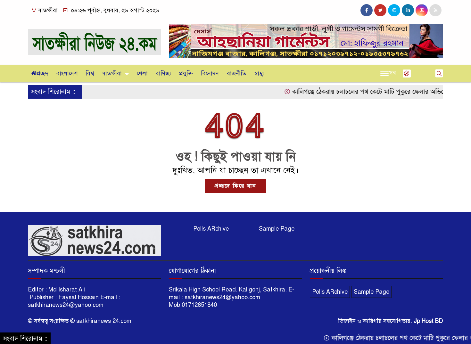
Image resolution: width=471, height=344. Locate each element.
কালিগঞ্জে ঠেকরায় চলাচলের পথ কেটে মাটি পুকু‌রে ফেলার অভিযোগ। (364, 92)
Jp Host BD (428, 320)
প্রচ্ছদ (42, 73)
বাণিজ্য (163, 73)
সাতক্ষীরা (112, 73)
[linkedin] (408, 10)
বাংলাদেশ (67, 73)
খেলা (142, 73)
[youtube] (422, 10)
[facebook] (366, 10)
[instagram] (394, 10)
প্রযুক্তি (186, 73)
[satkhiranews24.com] (94, 39)
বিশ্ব (90, 73)
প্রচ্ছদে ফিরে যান (235, 185)
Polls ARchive (211, 228)
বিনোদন (210, 73)
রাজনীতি (236, 73)
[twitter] (380, 10)
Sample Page (276, 228)
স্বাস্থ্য (259, 73)
